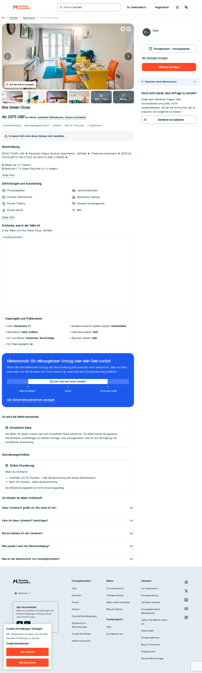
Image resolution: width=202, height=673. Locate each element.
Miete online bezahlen (118, 602)
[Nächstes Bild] (128, 56)
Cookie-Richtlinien (81, 633)
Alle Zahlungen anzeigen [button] (155, 58)
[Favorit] (128, 29)
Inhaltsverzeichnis (81, 640)
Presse (75, 602)
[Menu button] (177, 7)
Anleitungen (147, 630)
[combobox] (22, 593)
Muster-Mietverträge (152, 658)
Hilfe (109, 627)
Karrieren (76, 595)
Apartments (29, 17)
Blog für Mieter (114, 609)
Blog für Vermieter (150, 644)
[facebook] (186, 582)
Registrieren (162, 7)
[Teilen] (123, 29)
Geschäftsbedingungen (84, 616)
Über (74, 588)
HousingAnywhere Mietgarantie (150, 611)
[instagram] (186, 617)
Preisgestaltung (115, 595)
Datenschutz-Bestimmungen (79, 625)
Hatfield (13, 17)
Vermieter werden (150, 602)
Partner (76, 609)
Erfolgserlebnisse (150, 637)
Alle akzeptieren (27, 662)
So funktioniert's (115, 588)
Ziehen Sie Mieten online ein (154, 622)
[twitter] (186, 591)
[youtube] (186, 608)
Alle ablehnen (27, 651)
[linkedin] (186, 600)
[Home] (21, 7)
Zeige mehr (8, 175)
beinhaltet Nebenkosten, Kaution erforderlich (62, 117)
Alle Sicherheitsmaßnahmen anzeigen (31, 399)
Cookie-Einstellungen (17, 643)
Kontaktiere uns (115, 633)
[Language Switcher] (186, 7)
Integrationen (148, 651)
